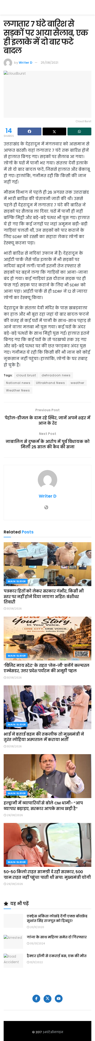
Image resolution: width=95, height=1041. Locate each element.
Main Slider (17, 581)
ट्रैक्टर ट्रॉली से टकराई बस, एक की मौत (56, 955)
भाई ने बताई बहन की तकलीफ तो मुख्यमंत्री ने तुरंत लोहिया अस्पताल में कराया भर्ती (44, 736)
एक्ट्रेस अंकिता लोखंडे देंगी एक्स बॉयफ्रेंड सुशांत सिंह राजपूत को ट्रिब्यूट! (57, 918)
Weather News (18, 390)
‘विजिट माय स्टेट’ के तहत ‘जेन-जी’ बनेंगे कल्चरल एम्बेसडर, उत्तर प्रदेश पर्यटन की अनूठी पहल (46, 668)
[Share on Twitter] (54, 131)
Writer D (25, 62)
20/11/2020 (36, 927)
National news (18, 383)
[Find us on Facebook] (36, 998)
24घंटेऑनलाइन (53, 1032)
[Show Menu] (89, 7)
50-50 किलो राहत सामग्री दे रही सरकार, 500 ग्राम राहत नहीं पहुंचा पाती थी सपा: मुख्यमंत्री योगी (47, 874)
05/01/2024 (37, 943)
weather (77, 383)
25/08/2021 (49, 62)
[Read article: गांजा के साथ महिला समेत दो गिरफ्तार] (13, 942)
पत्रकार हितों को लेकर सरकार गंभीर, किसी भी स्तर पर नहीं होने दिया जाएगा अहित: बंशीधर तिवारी (44, 596)
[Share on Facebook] (29, 131)
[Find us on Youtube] (59, 998)
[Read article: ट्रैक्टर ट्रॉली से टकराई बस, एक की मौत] (13, 961)
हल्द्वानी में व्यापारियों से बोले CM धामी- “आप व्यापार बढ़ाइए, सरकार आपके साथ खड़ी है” (43, 805)
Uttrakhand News (50, 383)
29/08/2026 (14, 815)
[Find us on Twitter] (47, 999)
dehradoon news (56, 375)
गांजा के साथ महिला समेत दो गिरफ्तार (57, 937)
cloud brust (26, 375)
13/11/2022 (36, 962)
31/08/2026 (14, 609)
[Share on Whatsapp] (79, 131)
